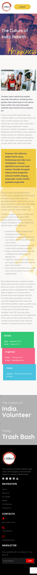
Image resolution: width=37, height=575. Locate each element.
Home (4, 489)
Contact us (6, 508)
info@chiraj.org (8, 540)
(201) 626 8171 (7, 531)
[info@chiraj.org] (3, 536)
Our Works (6, 497)
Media (4, 500)
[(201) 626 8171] (3, 527)
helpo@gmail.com (18, 360)
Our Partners (7, 504)
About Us (5, 493)
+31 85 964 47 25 (17, 357)
